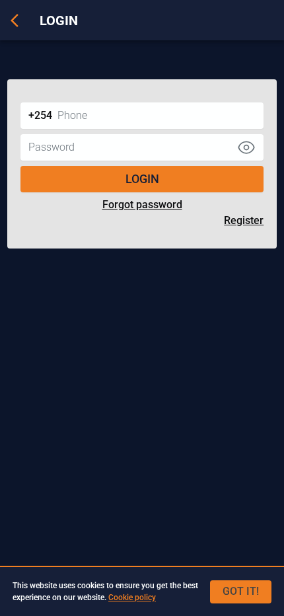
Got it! (241, 591)
